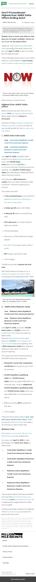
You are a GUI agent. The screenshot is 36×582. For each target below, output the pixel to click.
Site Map (6, 563)
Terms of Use (7, 551)
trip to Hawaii (27, 63)
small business (21, 159)
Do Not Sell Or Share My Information (15, 546)
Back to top (30, 573)
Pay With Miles (10, 245)
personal (9, 159)
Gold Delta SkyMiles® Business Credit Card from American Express (16, 149)
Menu (31, 4)
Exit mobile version (18, 579)
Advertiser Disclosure (17, 3)
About (5, 540)
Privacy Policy (7, 557)
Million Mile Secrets (4, 4)
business (21, 338)
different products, (9, 512)
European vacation (12, 63)
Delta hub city (16, 422)
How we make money (24, 31)
